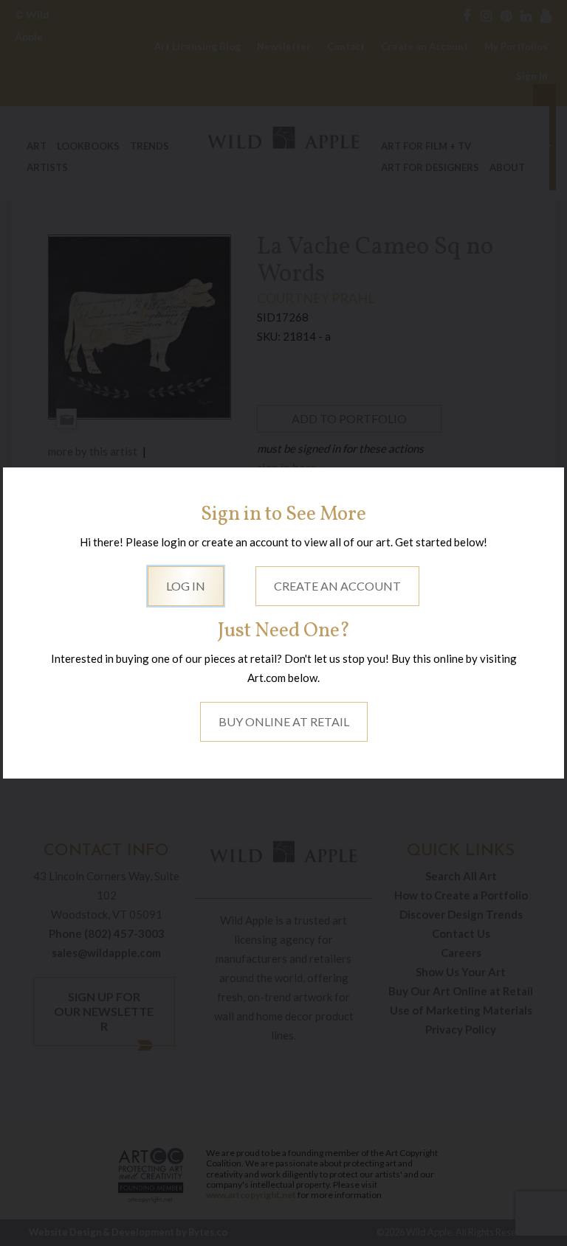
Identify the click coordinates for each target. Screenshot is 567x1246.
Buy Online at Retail (284, 721)
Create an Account (337, 586)
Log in (185, 586)
